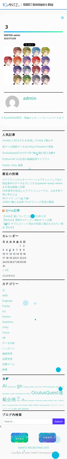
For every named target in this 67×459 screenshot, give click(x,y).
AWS (5, 295)
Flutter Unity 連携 (12, 165)
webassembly (44, 405)
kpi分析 (59, 387)
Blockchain (11, 387)
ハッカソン (8, 348)
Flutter (6, 306)
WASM (36, 405)
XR (3, 337)
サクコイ (54, 405)
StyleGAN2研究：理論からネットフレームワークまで (33, 117)
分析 (19, 409)
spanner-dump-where (44, 401)
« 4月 (5, 270)
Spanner (31, 401)
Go (4, 311)
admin (29, 98)
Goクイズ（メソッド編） (16, 198)
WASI (31, 405)
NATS (28, 394)
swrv (56, 401)
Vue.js (5, 332)
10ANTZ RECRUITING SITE (33, 447)
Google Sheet (28, 387)
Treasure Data (12, 405)
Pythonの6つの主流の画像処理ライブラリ (26, 159)
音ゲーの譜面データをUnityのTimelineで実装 (27, 146)
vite (20, 405)
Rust (18, 401)
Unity (5, 327)
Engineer (7, 300)
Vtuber (25, 405)
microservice (20, 394)
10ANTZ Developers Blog (38, 4)
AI (3, 290)
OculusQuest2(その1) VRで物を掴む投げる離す (29, 152)
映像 (4, 369)
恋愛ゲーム (8, 364)
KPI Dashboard (49, 387)
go (19, 386)
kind (40, 387)
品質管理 (7, 358)
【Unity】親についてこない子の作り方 (24, 216)
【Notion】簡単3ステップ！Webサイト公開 (27, 219)
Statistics (7, 321)
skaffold (24, 401)
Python (6, 316)
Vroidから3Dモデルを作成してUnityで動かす (27, 140)
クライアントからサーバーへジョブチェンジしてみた (32, 179)
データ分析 (8, 343)
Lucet (12, 394)
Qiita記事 (13, 210)
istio (36, 387)
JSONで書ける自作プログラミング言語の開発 (28, 201)
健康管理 (7, 353)
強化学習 (25, 409)
